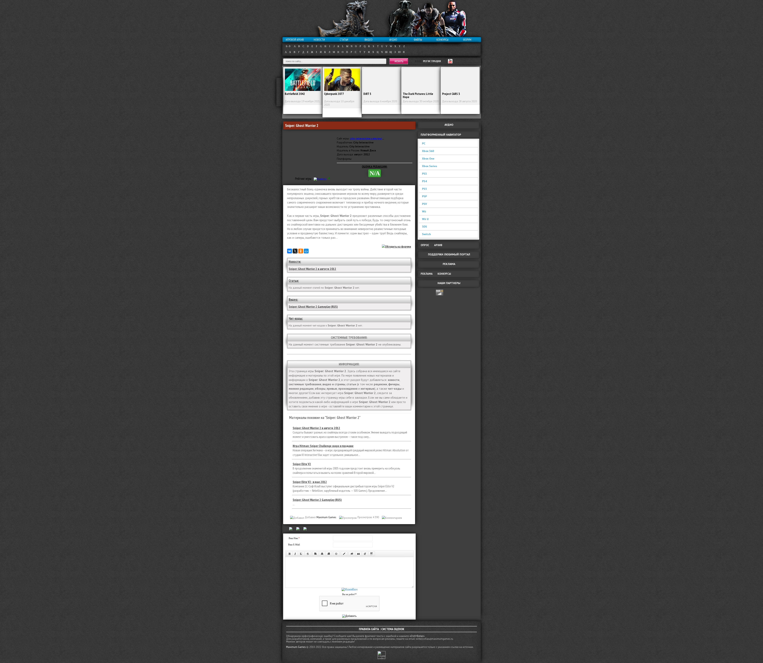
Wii (424, 211)
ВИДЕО (369, 40)
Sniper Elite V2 (302, 464)
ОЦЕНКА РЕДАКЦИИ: (374, 166)
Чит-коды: (296, 318)
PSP (424, 196)
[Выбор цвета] (344, 554)
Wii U (425, 219)
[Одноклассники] (300, 251)
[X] (295, 251)
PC (423, 143)
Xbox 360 (428, 151)
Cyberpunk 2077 (334, 94)
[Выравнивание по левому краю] (315, 554)
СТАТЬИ (344, 40)
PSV (424, 204)
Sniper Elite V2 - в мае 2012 (310, 482)
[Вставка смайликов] (336, 554)
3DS (424, 226)
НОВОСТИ (319, 40)
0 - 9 (288, 46)
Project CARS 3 (451, 94)
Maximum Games (326, 517)
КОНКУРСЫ (442, 40)
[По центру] (322, 554)
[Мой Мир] (306, 251)
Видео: (293, 299)
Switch (426, 234)
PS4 (424, 181)
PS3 (424, 173)
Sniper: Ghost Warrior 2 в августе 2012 (312, 269)
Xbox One (428, 158)
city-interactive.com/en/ (366, 138)
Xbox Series (429, 166)
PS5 (424, 189)
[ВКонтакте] (289, 251)
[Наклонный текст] (295, 554)
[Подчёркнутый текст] (301, 554)
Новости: (295, 261)
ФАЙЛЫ (418, 40)
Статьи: (294, 280)
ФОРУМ (467, 40)
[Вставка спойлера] (371, 554)
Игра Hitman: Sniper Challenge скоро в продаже (323, 446)
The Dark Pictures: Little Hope (418, 95)
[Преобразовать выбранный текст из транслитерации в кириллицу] (365, 554)
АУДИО (393, 40)
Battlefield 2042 (295, 94)
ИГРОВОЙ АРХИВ (295, 40)
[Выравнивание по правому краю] (328, 554)
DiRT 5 (367, 94)
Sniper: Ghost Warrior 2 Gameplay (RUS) (313, 307)
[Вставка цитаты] (358, 554)
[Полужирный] (289, 554)
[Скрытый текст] (352, 554)
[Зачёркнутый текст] (307, 554)
